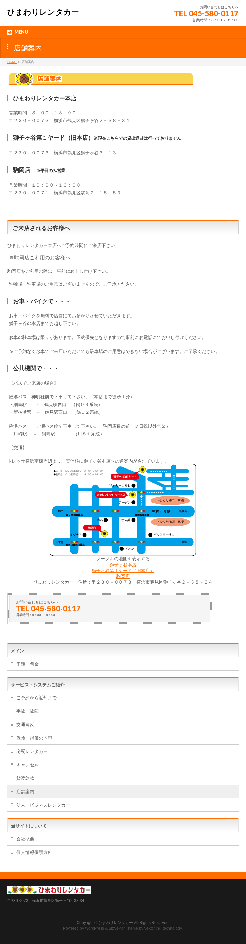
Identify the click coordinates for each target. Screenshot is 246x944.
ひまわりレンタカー (43, 12)
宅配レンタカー (32, 751)
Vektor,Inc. (153, 928)
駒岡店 (123, 576)
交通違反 (25, 724)
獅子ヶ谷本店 (123, 564)
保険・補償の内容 (34, 738)
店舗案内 (25, 791)
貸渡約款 (25, 778)
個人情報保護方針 (34, 852)
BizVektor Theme (123, 928)
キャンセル (27, 764)
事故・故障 (27, 711)
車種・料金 (27, 663)
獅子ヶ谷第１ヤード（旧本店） (123, 570)
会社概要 (25, 838)
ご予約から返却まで (36, 697)
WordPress (94, 928)
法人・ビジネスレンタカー (43, 805)
